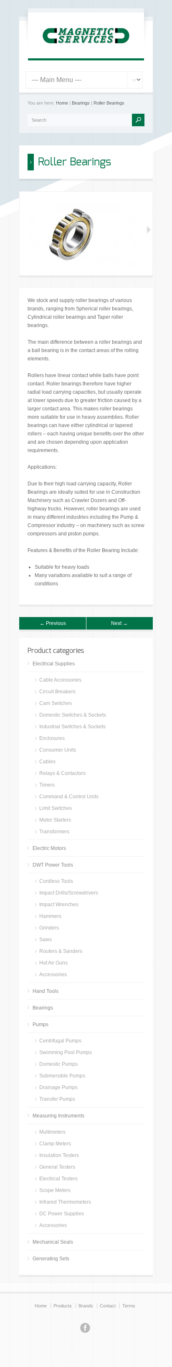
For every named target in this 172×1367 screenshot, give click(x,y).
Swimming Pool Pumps (65, 1052)
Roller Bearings (109, 102)
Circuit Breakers (57, 692)
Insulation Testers (59, 1155)
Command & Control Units (69, 797)
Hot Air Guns (53, 963)
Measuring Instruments (58, 1116)
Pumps (40, 1024)
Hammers (50, 916)
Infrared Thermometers (65, 1202)
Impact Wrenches (58, 904)
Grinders (49, 928)
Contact (108, 1305)
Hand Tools (45, 991)
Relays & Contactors (62, 773)
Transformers (54, 832)
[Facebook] (85, 1329)
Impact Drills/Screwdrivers (68, 893)
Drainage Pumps (58, 1087)
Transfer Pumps (57, 1099)
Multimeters (52, 1132)
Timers (47, 785)
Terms (128, 1305)
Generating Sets (51, 1259)
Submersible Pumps (62, 1076)
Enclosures (52, 738)
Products (62, 1305)
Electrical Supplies (54, 664)
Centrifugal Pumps (60, 1041)
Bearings (81, 102)
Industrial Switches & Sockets (72, 727)
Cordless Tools (56, 881)
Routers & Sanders (60, 951)
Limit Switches (55, 808)
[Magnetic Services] (86, 48)
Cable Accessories (60, 680)
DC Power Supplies (61, 1214)
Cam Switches (55, 703)
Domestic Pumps (58, 1064)
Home (62, 102)
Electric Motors (49, 848)
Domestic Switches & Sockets (72, 715)
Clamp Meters (55, 1144)
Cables (47, 762)
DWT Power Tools (53, 865)
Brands (85, 1305)
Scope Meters (55, 1190)
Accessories (53, 974)
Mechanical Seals (53, 1242)
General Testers (57, 1167)
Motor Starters (55, 820)
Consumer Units (57, 750)
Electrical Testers (58, 1179)
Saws (45, 939)
